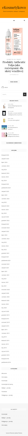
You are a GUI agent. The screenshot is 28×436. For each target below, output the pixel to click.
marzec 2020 (5, 304)
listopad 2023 (5, 184)
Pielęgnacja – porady (7, 395)
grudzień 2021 (5, 253)
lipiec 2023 (4, 195)
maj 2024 (4, 169)
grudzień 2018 (5, 355)
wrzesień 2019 (6, 322)
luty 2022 (4, 249)
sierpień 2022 (5, 231)
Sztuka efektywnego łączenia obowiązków (15, 106)
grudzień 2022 (5, 220)
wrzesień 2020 (6, 289)
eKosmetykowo (14, 7)
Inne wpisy (4, 377)
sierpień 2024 (5, 158)
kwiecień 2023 (5, 206)
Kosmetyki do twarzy (14, 59)
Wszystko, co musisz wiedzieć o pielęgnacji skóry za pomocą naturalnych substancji (15, 114)
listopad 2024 (5, 155)
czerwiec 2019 (5, 333)
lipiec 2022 (4, 235)
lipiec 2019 (4, 329)
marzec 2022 (5, 246)
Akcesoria (4, 373)
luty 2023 (4, 213)
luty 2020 (4, 308)
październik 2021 (6, 260)
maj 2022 (4, 242)
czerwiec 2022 (5, 238)
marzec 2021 (5, 282)
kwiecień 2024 (5, 173)
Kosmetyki (4, 380)
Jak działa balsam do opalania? (13, 128)
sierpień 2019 (5, 326)
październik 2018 (6, 362)
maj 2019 (4, 337)
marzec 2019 (5, 344)
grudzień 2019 (5, 315)
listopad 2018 (5, 358)
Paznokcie (4, 391)
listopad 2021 (5, 257)
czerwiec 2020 (5, 297)
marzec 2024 (5, 177)
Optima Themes (18, 433)
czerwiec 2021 (5, 275)
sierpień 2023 (5, 191)
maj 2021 (4, 278)
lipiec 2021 (4, 271)
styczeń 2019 (5, 351)
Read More (14, 82)
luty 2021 (4, 286)
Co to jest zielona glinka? (14, 120)
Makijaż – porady (6, 388)
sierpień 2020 (5, 293)
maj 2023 (4, 202)
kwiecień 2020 (5, 300)
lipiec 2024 (4, 162)
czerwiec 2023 (5, 198)
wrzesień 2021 (6, 264)
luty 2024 (4, 180)
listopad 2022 (5, 224)
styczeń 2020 (5, 311)
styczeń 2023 (5, 217)
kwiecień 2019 (5, 340)
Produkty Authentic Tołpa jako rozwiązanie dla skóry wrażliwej (14, 66)
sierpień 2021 (5, 268)
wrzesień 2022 (6, 228)
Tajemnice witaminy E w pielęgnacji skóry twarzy (13, 135)
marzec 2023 (5, 209)
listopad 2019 (5, 318)
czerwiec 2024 (5, 166)
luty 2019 (4, 347)
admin (6, 87)
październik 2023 (6, 188)
